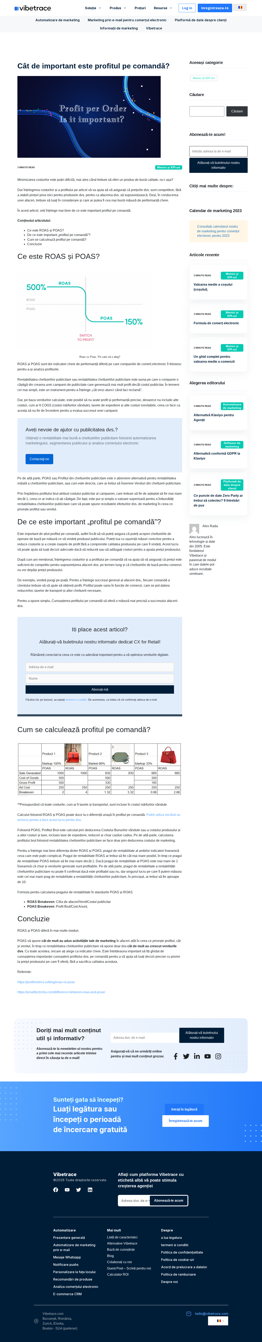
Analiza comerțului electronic (75, 1287)
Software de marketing (232, 444)
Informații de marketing (119, 28)
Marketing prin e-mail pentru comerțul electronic (127, 20)
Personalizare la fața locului (74, 1272)
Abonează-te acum (168, 1200)
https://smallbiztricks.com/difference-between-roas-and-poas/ (61, 992)
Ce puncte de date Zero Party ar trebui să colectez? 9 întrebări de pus (218, 500)
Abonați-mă (99, 689)
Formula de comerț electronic (216, 323)
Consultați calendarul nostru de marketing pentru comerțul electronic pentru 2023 (218, 231)
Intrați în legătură (184, 1109)
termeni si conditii (76, 699)
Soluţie (90, 8)
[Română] (239, 7)
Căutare (237, 111)
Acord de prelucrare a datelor (184, 1267)
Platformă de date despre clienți (201, 20)
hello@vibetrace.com (211, 1314)
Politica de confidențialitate (182, 1252)
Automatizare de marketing (57, 20)
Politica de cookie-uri (177, 1260)
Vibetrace (154, 28)
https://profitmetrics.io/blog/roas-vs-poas (46, 982)
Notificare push (65, 1265)
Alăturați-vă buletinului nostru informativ (218, 165)
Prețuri (140, 8)
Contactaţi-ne (39, 459)
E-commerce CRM (67, 1294)
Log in (187, 8)
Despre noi (169, 1282)
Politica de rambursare (178, 1274)
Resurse (160, 8)
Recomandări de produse (72, 1279)
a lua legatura (171, 1238)
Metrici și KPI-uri (168, 167)
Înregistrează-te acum (185, 1121)
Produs (115, 8)
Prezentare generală (69, 1238)
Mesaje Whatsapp (67, 1257)
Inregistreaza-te (215, 8)
